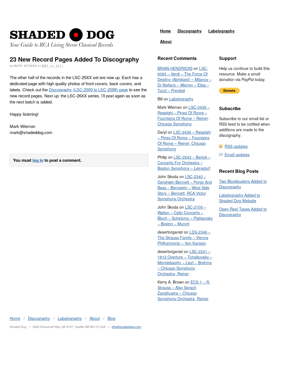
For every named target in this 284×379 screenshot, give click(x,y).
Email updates (237, 154)
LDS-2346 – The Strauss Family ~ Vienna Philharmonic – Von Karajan (184, 237)
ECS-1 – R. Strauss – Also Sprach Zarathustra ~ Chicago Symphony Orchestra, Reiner (184, 290)
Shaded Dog (62, 38)
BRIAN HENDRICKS (175, 68)
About (166, 41)
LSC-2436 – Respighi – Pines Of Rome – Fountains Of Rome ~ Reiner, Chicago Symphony (184, 115)
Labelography (221, 31)
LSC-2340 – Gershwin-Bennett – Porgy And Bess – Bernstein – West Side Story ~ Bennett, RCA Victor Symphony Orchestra (185, 187)
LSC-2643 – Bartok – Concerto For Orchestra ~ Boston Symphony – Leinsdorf (184, 162)
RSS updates (236, 146)
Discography (190, 31)
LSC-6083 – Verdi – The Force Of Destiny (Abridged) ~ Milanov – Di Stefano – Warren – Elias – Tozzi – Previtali (185, 79)
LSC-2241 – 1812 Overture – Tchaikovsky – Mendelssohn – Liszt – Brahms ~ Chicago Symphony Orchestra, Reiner (185, 262)
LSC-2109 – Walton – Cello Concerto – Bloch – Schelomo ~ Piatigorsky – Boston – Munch (185, 215)
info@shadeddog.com (126, 326)
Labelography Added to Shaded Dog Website (239, 197)
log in (37, 160)
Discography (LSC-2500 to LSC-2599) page (88, 89)
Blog (111, 318)
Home (165, 31)
